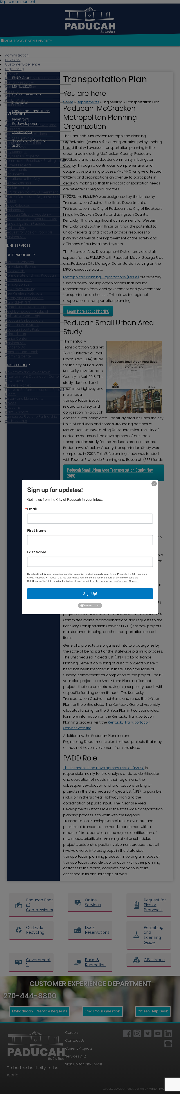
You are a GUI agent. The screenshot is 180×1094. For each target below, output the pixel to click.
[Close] (154, 483)
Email (32, 509)
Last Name (36, 552)
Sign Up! (90, 594)
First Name (37, 530)
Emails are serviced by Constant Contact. (114, 581)
